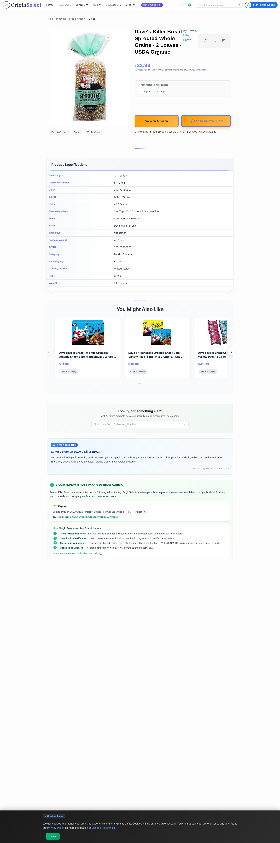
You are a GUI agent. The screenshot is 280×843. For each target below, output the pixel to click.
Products (61, 18)
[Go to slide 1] (139, 383)
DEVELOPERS (113, 4)
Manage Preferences (104, 827)
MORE (130, 5)
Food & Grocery (77, 18)
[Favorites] (181, 5)
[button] (189, 5)
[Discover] (239, 4)
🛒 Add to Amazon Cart (206, 121)
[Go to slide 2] (140, 383)
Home (50, 18)
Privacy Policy (55, 827)
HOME (49, 4)
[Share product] (214, 40)
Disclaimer (201, 70)
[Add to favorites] (205, 40)
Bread (92, 18)
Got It (53, 836)
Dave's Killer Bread (190, 35)
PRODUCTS (64, 4)
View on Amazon (156, 121)
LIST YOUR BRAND (152, 5)
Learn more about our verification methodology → (79, 553)
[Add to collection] (223, 40)
